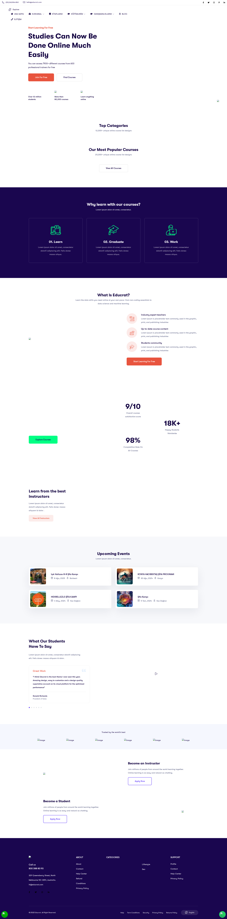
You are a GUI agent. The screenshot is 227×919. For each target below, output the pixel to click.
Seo (143, 869)
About (78, 864)
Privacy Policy (82, 888)
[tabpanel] (59, 684)
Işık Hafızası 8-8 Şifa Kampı (64, 574)
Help (122, 913)
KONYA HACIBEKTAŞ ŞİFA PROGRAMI (156, 574)
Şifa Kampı (143, 597)
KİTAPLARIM (57, 14)
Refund (79, 878)
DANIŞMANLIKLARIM (103, 14)
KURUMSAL (37, 14)
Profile (173, 864)
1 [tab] (29, 707)
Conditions (81, 883)
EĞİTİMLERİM (77, 14)
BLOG (124, 14)
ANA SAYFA (19, 14)
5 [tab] (38, 707)
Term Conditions (133, 913)
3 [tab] (34, 707)
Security (146, 913)
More (98, 576)
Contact (79, 869)
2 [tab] (31, 707)
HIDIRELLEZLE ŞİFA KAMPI (64, 597)
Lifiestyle (146, 864)
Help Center (81, 873)
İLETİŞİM (17, 19)
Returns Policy (171, 913)
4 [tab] (36, 707)
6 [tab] (41, 707)
